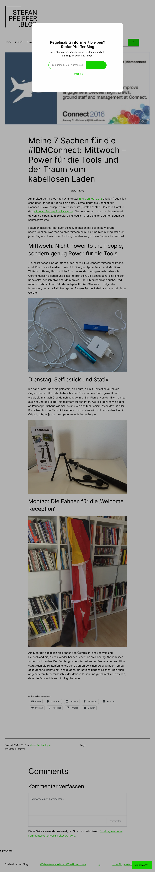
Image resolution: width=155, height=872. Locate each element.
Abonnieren (96, 65)
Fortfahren (78, 73)
